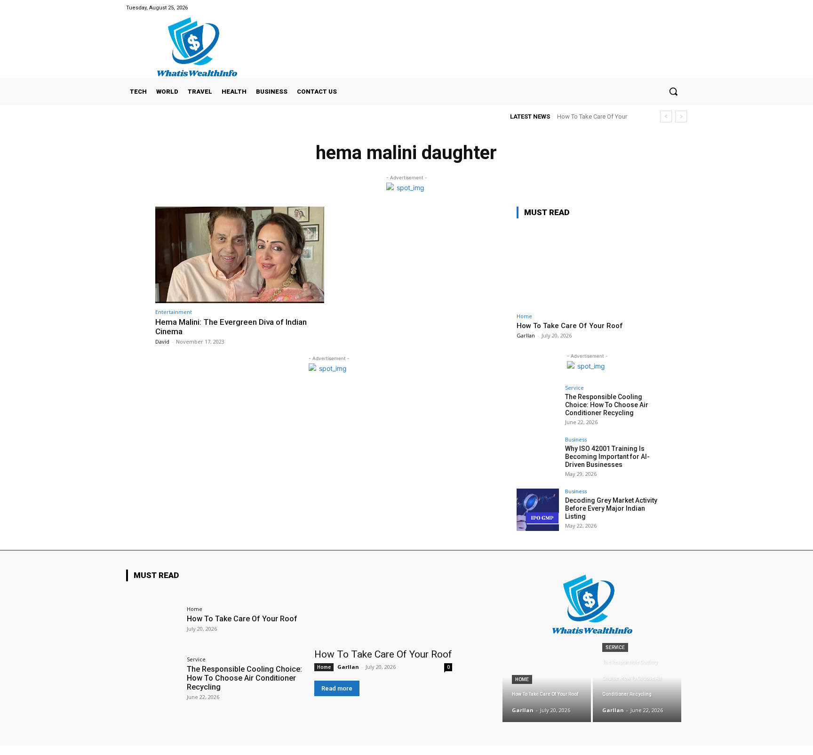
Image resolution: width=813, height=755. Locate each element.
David (162, 341)
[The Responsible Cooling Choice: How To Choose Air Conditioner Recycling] (538, 406)
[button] (673, 91)
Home (524, 316)
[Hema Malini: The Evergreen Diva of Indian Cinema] (239, 255)
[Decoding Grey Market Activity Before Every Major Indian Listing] (538, 510)
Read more (336, 688)
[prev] (666, 116)
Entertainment (173, 311)
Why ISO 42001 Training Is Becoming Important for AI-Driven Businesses (607, 456)
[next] (681, 116)
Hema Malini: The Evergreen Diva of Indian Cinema (231, 326)
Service (574, 387)
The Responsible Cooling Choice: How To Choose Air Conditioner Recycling (606, 405)
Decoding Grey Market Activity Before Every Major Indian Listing (611, 508)
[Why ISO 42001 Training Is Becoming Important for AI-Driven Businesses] (538, 458)
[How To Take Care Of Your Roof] (587, 267)
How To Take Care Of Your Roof (570, 325)
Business (576, 439)
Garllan (526, 335)
